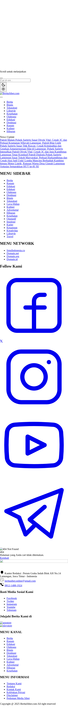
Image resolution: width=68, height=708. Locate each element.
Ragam (10, 125)
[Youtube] (34, 478)
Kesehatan (12, 113)
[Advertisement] (34, 34)
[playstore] (6, 625)
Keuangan (12, 227)
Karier (10, 224)
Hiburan (11, 131)
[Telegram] (34, 546)
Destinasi (11, 122)
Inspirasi (11, 221)
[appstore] (5, 622)
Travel (10, 236)
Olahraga (11, 116)
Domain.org (13, 256)
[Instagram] (34, 409)
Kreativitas (12, 230)
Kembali (4, 558)
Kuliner (11, 128)
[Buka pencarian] (1, 78)
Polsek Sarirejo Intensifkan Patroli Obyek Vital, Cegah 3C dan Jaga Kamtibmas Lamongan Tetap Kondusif (33, 151)
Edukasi (11, 119)
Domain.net (13, 253)
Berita (10, 101)
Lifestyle (11, 110)
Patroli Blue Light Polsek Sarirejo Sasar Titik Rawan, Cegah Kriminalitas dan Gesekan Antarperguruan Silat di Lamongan (30, 145)
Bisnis (10, 104)
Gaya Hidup (13, 204)
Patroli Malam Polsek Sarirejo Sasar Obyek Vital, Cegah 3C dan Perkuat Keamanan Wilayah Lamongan (33, 141)
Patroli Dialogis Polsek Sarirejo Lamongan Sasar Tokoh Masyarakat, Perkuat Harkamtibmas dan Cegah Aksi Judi (33, 157)
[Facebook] (34, 338)
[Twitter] (1, 341)
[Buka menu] (1, 97)
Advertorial (12, 210)
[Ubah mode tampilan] (3, 87)
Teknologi (12, 107)
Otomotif (11, 218)
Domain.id (12, 259)
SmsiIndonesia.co (16, 250)
